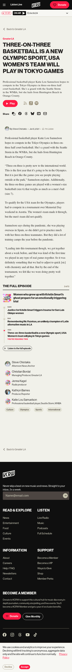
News (6, 517)
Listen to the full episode (19, 348)
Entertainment (11, 523)
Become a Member (47, 557)
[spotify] (36, 104)
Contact (7, 578)
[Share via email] (45, 114)
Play (12, 103)
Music (40, 523)
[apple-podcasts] (31, 104)
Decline (8, 667)
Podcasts (42, 528)
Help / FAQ (9, 568)
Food (5, 528)
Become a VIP (45, 563)
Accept (24, 667)
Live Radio (43, 517)
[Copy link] (13, 114)
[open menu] (5, 5)
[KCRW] (9, 477)
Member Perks (45, 578)
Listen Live (16, 4)
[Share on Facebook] (20, 114)
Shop (40, 573)
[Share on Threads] (26, 114)
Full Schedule (44, 533)
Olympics (24, 409)
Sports (38, 409)
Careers (7, 563)
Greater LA (8, 38)
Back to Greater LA (16, 29)
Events (6, 538)
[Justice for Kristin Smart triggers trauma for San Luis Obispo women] (4, 308)
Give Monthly (33, 616)
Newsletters (9, 573)
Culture (9, 409)
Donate (62, 4)
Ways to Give (44, 568)
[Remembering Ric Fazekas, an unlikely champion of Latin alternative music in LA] (4, 319)
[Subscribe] (65, 495)
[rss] (25, 104)
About (6, 557)
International (54, 409)
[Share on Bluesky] (32, 114)
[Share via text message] (39, 114)
